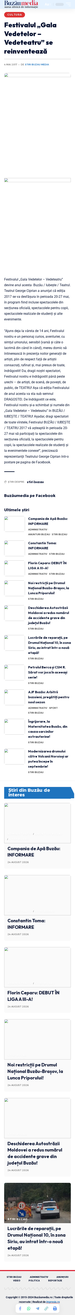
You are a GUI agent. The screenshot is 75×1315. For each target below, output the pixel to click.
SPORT (53, 707)
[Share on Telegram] (37, 1308)
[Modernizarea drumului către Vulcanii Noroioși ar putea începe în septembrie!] (14, 756)
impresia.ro (53, 1301)
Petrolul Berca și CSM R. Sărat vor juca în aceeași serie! (47, 672)
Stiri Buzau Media (37, 64)
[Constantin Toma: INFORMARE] (14, 548)
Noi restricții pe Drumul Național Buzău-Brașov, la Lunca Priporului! (48, 588)
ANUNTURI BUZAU (39, 534)
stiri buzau (35, 482)
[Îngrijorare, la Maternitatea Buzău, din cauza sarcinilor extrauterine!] (14, 727)
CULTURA (14, 14)
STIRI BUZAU (59, 534)
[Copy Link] (46, 1308)
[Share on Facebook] (20, 1308)
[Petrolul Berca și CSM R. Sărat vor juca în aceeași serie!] (14, 672)
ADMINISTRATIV (37, 529)
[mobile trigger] (67, 4)
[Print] (55, 1308)
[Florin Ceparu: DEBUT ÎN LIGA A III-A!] (14, 568)
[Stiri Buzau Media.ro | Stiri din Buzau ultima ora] (21, 4)
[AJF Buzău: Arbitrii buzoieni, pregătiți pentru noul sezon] (14, 697)
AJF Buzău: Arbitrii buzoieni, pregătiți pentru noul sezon (48, 697)
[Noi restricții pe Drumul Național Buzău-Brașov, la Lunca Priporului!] (14, 588)
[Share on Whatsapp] (28, 1308)
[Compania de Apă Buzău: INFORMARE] (14, 524)
